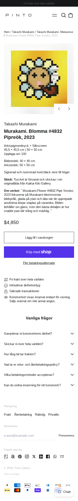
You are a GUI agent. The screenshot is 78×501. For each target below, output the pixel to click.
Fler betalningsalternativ (39, 263)
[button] (63, 15)
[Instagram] (27, 457)
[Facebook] (48, 457)
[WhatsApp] (55, 457)
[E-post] (62, 457)
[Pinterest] (20, 457)
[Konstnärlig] (6, 457)
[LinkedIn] (41, 457)
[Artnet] (13, 457)
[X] (34, 457)
